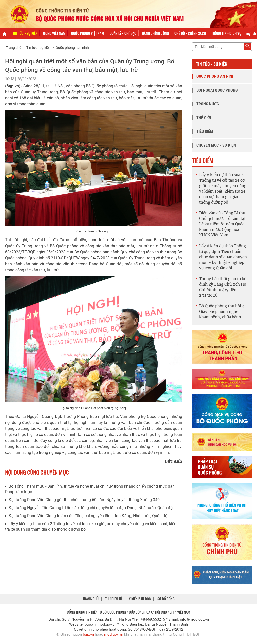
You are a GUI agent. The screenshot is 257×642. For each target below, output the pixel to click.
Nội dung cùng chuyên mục (37, 472)
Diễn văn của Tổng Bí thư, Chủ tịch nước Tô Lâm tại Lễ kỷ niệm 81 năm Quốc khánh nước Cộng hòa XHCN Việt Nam (222, 224)
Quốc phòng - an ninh (72, 48)
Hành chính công (155, 33)
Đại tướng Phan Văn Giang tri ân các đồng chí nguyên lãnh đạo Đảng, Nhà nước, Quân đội (88, 515)
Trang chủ (13, 48)
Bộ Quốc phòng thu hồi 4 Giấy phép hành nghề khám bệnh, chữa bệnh (222, 311)
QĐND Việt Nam (54, 33)
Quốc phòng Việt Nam (87, 33)
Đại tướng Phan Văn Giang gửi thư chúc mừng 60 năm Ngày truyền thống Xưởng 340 (84, 499)
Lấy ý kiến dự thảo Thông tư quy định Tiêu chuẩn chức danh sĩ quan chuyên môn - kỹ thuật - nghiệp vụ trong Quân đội (223, 257)
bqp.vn (88, 634)
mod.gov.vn (113, 634)
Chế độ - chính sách (190, 33)
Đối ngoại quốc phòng (217, 90)
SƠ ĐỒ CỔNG (166, 598)
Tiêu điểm (204, 131)
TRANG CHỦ (91, 598)
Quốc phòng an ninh (215, 76)
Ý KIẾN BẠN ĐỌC (140, 598)
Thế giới (203, 117)
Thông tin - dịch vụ (226, 33)
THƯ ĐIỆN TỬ (113, 598)
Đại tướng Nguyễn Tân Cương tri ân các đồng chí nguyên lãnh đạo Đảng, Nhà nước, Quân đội (91, 507)
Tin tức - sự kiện (25, 33)
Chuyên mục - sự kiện (216, 145)
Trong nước (207, 104)
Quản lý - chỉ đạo (123, 33)
